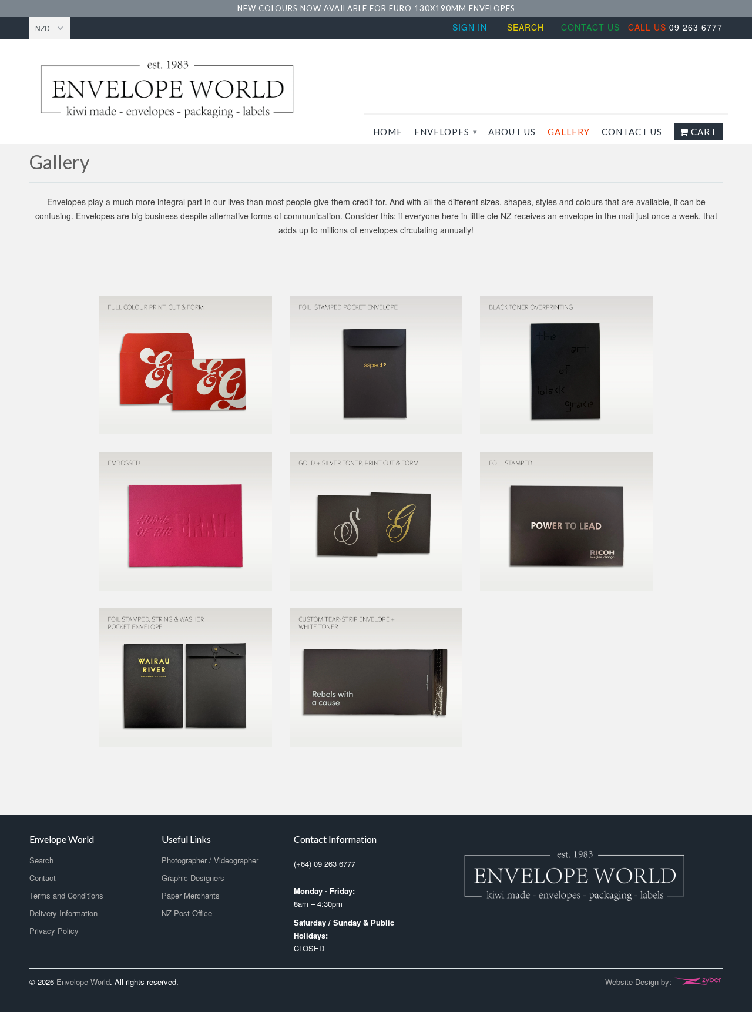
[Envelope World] (194, 89)
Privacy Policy (54, 930)
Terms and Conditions (66, 895)
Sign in (469, 27)
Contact (42, 877)
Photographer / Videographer (210, 860)
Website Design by (637, 981)
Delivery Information (63, 913)
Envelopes (445, 131)
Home (387, 131)
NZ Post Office (187, 913)
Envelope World (83, 981)
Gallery (569, 131)
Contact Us (590, 27)
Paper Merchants (191, 895)
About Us (512, 131)
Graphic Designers (193, 877)
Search (525, 27)
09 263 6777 (675, 27)
